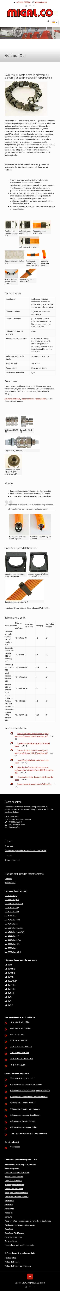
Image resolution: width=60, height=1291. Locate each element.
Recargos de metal (12, 860)
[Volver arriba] (30, 1276)
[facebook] (30, 5)
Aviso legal (9, 846)
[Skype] (26, 5)
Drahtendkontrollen (12, 399)
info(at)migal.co (14, 827)
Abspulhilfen (41, 399)
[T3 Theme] (30, 13)
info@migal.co (41, 2)
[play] (34, 5)
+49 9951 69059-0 (23, 2)
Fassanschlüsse (27, 399)
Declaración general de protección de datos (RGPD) (25, 851)
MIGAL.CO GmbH (38, 1283)
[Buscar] (48, 21)
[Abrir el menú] (56, 13)
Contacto (8, 855)
